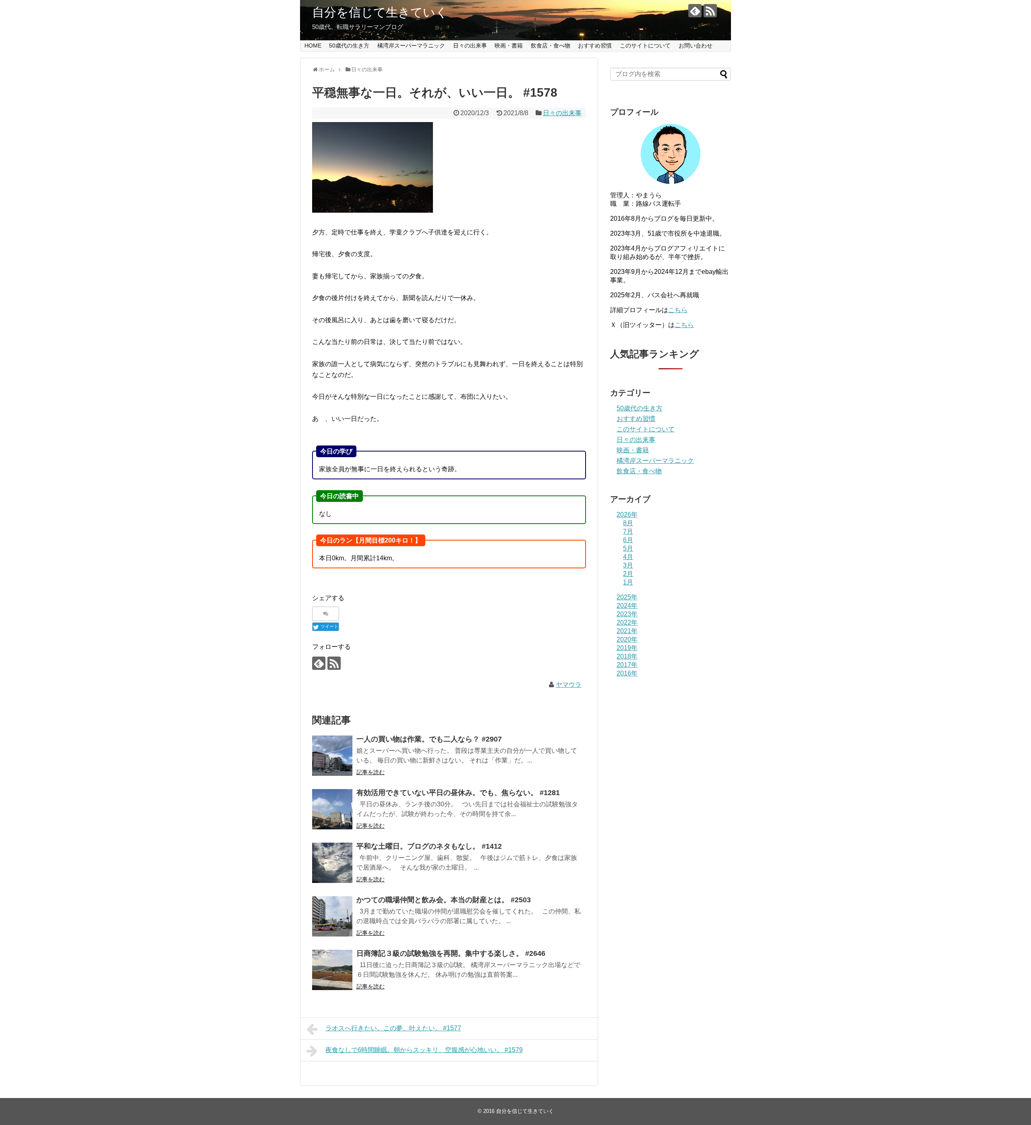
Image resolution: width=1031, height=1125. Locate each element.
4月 (628, 556)
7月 (628, 531)
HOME (312, 45)
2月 (628, 573)
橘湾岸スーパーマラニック (411, 45)
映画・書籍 (509, 45)
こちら (677, 310)
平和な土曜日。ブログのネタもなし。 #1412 (429, 846)
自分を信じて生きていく (380, 12)
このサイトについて (645, 45)
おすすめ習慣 (595, 45)
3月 (628, 565)
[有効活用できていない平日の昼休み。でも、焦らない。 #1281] (332, 809)
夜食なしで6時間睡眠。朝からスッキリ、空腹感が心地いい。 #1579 (424, 1049)
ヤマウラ (569, 684)
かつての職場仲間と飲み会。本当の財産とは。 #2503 (443, 900)
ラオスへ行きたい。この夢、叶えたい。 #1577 (393, 1028)
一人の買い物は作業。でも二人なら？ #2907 (429, 739)
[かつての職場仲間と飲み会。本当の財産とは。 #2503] (332, 916)
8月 (628, 523)
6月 (628, 540)
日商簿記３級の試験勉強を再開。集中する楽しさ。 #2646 (450, 953)
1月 (628, 582)
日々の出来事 (470, 45)
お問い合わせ (695, 45)
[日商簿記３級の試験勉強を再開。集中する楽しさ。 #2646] (332, 970)
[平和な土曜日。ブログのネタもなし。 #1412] (332, 863)
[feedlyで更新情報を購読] (695, 10)
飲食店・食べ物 (550, 45)
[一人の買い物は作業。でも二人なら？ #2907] (332, 755)
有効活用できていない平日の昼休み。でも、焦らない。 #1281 (458, 793)
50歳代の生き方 (349, 45)
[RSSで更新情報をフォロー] (710, 10)
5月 (628, 548)
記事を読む (370, 772)
